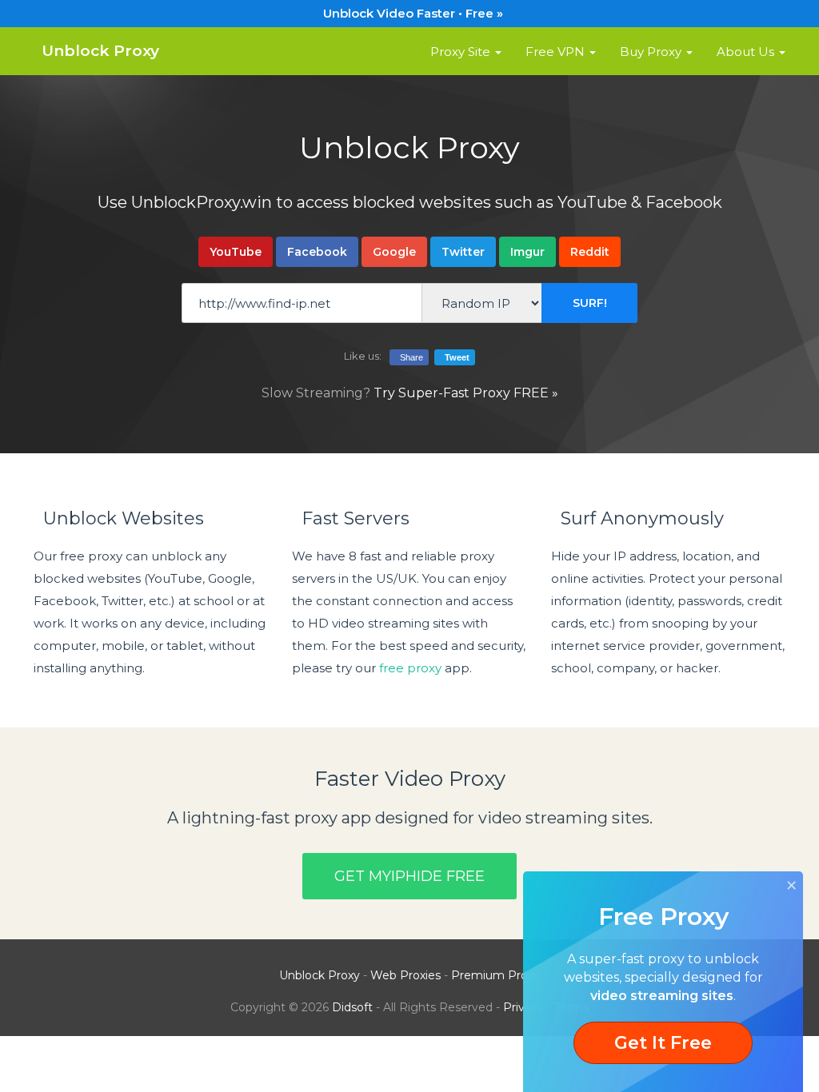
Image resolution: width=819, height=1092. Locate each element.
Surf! (590, 303)
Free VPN (556, 51)
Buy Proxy (652, 51)
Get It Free (663, 1043)
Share (409, 357)
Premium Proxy (495, 975)
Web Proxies (405, 975)
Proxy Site (461, 51)
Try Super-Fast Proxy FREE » (466, 393)
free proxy (410, 668)
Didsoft (352, 1007)
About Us (747, 51)
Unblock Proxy (96, 51)
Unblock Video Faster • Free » (410, 13)
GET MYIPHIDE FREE (409, 876)
